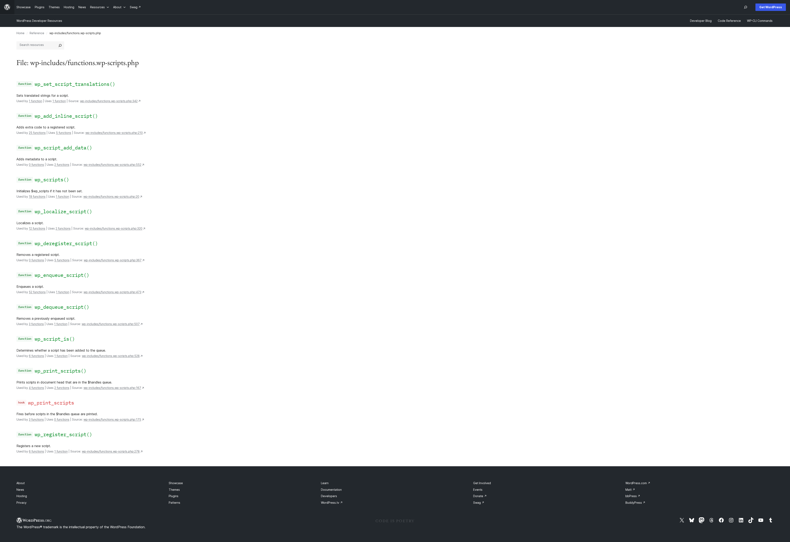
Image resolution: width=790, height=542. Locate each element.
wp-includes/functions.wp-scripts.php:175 (112, 419)
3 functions (36, 324)
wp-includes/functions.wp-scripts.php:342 (109, 101)
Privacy (21, 502)
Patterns (174, 502)
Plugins (173, 496)
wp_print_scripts (51, 402)
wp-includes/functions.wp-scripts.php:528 (111, 356)
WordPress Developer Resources (39, 20)
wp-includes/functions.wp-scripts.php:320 (113, 228)
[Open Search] (745, 7)
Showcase (176, 483)
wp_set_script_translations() (75, 84)
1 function (35, 101)
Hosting (21, 496)
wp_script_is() (55, 339)
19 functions (37, 196)
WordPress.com (637, 483)
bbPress (632, 496)
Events (477, 489)
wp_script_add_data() (63, 147)
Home (20, 33)
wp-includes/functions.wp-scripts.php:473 (112, 292)
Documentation (331, 489)
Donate (480, 496)
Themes (174, 489)
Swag (478, 502)
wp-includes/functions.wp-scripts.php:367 (113, 260)
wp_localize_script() (63, 211)
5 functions (63, 132)
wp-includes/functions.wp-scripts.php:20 (111, 196)
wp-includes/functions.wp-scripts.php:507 (111, 324)
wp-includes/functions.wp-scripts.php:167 (112, 387)
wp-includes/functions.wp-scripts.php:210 (114, 132)
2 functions (61, 164)
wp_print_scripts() (60, 370)
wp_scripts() (52, 179)
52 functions (37, 292)
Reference (37, 33)
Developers (329, 496)
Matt (630, 489)
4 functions (36, 387)
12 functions (37, 228)
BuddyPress (635, 502)
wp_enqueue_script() (62, 275)
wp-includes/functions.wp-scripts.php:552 (112, 164)
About (20, 483)
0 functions (36, 164)
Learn (325, 483)
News (20, 489)
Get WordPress (770, 7)
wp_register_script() (63, 434)
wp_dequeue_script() (62, 307)
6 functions (36, 356)
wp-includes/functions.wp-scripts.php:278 (111, 451)
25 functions (37, 132)
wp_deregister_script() (66, 243)
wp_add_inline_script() (66, 116)
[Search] (60, 45)
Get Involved (482, 483)
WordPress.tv (332, 502)
